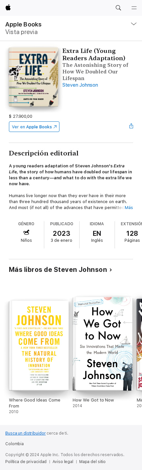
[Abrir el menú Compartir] (131, 126)
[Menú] (134, 8)
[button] (118, 8)
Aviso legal (63, 461)
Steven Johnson (80, 85)
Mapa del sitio (92, 461)
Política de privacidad (26, 461)
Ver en (32, 126)
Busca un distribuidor (25, 433)
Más (129, 207)
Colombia (14, 444)
